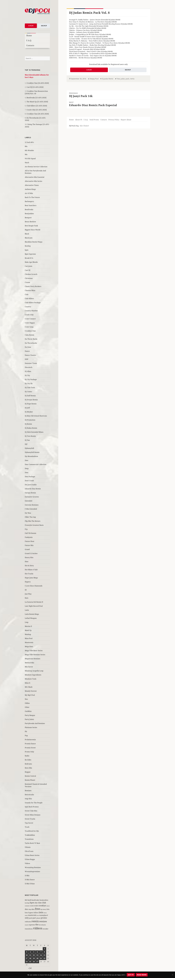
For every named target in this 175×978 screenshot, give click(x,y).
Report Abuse (126, 120)
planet (38, 918)
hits (48, 909)
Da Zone (28, 347)
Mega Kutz (29, 646)
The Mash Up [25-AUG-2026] (37, 102)
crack (32, 906)
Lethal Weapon (31, 618)
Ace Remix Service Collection (36, 166)
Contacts (30, 45)
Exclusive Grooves (32, 497)
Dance (27, 351)
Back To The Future (32, 197)
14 (41, 955)
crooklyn (42, 905)
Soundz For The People (33, 803)
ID (26, 590)
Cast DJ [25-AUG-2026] (35, 87)
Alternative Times (32, 185)
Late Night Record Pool (34, 606)
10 (27, 955)
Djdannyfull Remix (32, 452)
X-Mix (27, 875)
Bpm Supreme (30, 254)
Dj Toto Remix (30, 436)
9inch (27, 162)
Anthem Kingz (30, 189)
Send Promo (94, 120)
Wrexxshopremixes (32, 871)
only (27, 917)
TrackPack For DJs (32, 831)
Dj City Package (31, 379)
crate (36, 906)
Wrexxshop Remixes (33, 867)
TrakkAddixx (30, 835)
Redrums (28, 764)
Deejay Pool (94, 79)
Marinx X (28, 626)
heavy (44, 909)
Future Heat (29, 541)
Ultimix (27, 847)
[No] (172, 975)
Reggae (27, 772)
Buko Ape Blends (31, 262)
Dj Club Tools (30, 387)
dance (48, 906)
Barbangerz (29, 201)
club (44, 902)
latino (45, 912)
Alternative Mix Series (33, 181)
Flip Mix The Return (32, 521)
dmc (26, 909)
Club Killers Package (33, 302)
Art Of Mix (29, 193)
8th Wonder (29, 150)
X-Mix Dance (30, 879)
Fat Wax (28, 513)
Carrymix (28, 266)
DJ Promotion (30, 420)
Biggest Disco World (32, 230)
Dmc (26, 460)
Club (26, 294)
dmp (30, 909)
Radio (27, 756)
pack (30, 918)
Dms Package (30, 476)
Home (29, 35)
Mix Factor (29, 667)
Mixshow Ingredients (33, 675)
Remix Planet (30, 780)
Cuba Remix (29, 335)
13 (37, 955)
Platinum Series (31, 727)
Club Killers (29, 298)
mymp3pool (43, 915)
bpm (26, 250)
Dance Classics (30, 355)
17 (27, 958)
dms (33, 909)
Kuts (26, 598)
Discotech (28, 367)
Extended (28, 501)
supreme (32, 925)
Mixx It (27, 683)
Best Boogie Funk (31, 226)
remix (35, 921)
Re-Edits (28, 760)
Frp (26, 529)
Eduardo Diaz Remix (33, 489)
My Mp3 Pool (30, 695)
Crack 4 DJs (29, 315)
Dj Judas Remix (107, 79)
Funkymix (29, 537)
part (34, 918)
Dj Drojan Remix (31, 400)
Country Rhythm (31, 311)
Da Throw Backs (31, 339)
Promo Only (29, 752)
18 (30, 958)
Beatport (28, 217)
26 (34, 961)
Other (27, 707)
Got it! (131, 975)
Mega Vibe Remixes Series (35, 654)
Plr (26, 731)
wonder (45, 929)
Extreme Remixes (31, 505)
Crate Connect (30, 319)
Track (27, 827)
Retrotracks (29, 794)
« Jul (29, 968)
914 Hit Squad (30, 158)
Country (28, 306)
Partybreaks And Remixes (35, 723)
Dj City (27, 375)
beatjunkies (44, 900)
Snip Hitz (28, 799)
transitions (29, 929)
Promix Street (30, 748)
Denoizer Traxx (31, 363)
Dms (26, 472)
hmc (26, 913)
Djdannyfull (29, 448)
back (29, 900)
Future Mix (29, 545)
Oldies (27, 703)
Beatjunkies (29, 213)
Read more (142, 975)
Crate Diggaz (30, 323)
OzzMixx (28, 711)
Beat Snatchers (30, 205)
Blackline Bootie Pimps (33, 242)
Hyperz (28, 582)
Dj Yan (27, 440)
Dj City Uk (28, 383)
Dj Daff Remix (30, 396)
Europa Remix (30, 493)
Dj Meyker (29, 412)
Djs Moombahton (31, 456)
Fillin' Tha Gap (30, 517)
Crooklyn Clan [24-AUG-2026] (38, 83)
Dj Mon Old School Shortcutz (36, 416)
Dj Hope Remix (30, 404)
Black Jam (28, 238)
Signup (44, 26)
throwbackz (42, 925)
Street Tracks (30, 819)
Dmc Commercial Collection (35, 464)
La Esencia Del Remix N (34, 602)
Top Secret (29, 823)
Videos (27, 863)
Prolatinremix (30, 739)
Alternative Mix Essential (34, 177)
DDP (26, 359)
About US (78, 120)
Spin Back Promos (32, 807)
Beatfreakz (29, 209)
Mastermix (29, 642)
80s (26, 146)
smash (26, 925)
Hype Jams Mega (31, 578)
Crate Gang (29, 327)
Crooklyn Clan (30, 331)
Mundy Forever (31, 691)
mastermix (32, 915)
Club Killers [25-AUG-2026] (37, 106)
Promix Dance (30, 744)
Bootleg (28, 246)
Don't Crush (29, 480)
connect (27, 906)
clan (40, 902)
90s (26, 154)
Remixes (28, 790)
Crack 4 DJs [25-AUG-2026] (37, 110)
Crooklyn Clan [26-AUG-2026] (38, 114)
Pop (26, 735)
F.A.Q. (29, 40)
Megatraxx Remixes (32, 659)
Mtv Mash (28, 687)
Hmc (26, 561)
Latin (27, 610)
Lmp (26, 622)
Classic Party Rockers (33, 286)
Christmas (29, 278)
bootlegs (27, 903)
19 (34, 958)
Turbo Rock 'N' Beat (32, 843)
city (36, 903)
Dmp (27, 468)
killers (36, 912)
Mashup (28, 634)
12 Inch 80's (29, 142)
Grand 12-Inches (31, 553)
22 (44, 958)
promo (44, 917)
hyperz (30, 912)
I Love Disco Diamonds (33, 586)
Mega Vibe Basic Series (34, 650)
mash (26, 915)
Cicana (27, 282)
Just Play (28, 594)
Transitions (29, 839)
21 (41, 958)
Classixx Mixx (30, 290)
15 (44, 955)
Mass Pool (28, 638)
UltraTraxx (29, 851)
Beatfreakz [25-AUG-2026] (36, 98)
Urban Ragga (30, 859)
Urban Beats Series (32, 855)
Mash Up (28, 630)
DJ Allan (28, 371)
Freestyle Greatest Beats (34, 525)
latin (41, 912)
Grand (27, 549)
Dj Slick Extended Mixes (34, 432)
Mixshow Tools (30, 679)
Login (30, 26)
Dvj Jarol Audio (31, 485)
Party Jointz (29, 719)
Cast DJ (27, 270)
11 (30, 955)
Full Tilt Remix (30, 533)
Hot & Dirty (29, 565)
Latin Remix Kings (32, 614)
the (36, 924)
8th (26, 900)
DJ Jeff (27, 408)
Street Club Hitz (31, 811)
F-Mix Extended (31, 509)
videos (37, 928)
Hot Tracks (29, 574)
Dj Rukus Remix (31, 428)
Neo (26, 699)
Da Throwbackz (31, 343)
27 (37, 961)
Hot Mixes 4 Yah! (31, 570)
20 (37, 958)
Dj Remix (28, 424)
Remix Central (30, 776)
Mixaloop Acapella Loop (34, 671)
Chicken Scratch (31, 274)
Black (27, 234)
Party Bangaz (30, 715)
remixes (43, 921)
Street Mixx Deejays (32, 815)
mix (38, 915)
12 (34, 955)
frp (41, 909)
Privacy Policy (113, 120)
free (37, 909)
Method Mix (29, 663)
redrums (28, 922)
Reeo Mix (28, 768)
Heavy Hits (29, 557)
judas (123, 79)
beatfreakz (35, 900)
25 (30, 961)
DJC (26, 444)
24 (27, 961)
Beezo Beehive (30, 222)
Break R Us (29, 258)
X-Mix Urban (30, 884)
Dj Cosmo (28, 391)
